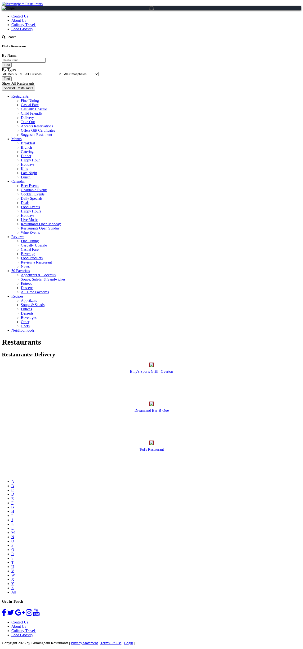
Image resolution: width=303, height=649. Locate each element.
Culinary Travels (23, 25)
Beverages (28, 318)
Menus (16, 139)
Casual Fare (30, 105)
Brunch (26, 147)
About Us (18, 20)
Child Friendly (32, 113)
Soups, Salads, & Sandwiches (43, 279)
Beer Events (30, 186)
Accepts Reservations (37, 126)
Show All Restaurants (18, 83)
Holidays (27, 164)
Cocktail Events (33, 194)
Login (128, 643)
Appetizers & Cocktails (38, 275)
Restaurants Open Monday (41, 224)
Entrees (26, 283)
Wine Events (30, 232)
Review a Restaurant (36, 262)
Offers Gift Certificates (38, 130)
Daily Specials (31, 198)
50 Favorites (20, 271)
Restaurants (20, 96)
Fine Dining (30, 101)
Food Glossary (22, 29)
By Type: (9, 70)
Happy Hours (31, 211)
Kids (24, 169)
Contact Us (19, 16)
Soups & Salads (33, 305)
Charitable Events (34, 190)
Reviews (17, 237)
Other (25, 322)
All (13, 592)
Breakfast (28, 143)
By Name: (9, 55)
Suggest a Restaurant (36, 135)
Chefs (25, 326)
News (25, 266)
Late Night (29, 173)
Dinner (26, 156)
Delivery (27, 118)
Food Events (30, 207)
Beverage (28, 254)
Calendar (18, 181)
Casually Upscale (34, 109)
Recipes (17, 296)
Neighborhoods (23, 330)
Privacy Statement (84, 643)
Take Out (28, 122)
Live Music (29, 220)
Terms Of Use (110, 643)
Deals (25, 203)
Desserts (27, 288)
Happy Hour (30, 160)
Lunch (26, 177)
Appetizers (29, 301)
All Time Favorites (35, 292)
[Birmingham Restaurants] (22, 4)
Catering (27, 152)
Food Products (32, 258)
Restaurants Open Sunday (40, 228)
